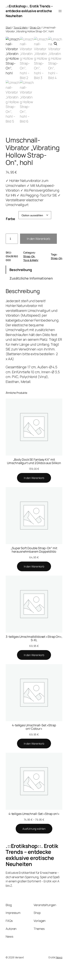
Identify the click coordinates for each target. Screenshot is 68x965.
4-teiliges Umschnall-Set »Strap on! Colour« (34, 726)
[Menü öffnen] (60, 11)
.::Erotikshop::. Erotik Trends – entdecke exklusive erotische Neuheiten (29, 11)
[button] (55, 43)
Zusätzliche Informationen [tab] (31, 278)
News (59, 957)
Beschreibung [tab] (20, 269)
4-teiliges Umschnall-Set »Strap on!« (34, 813)
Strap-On (35, 27)
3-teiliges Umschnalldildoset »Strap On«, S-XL (34, 638)
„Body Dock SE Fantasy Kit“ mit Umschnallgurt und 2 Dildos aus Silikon (34, 461)
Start (9, 27)
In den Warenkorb (38, 239)
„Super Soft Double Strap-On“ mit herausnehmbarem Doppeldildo (34, 549)
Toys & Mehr (20, 27)
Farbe (10, 218)
